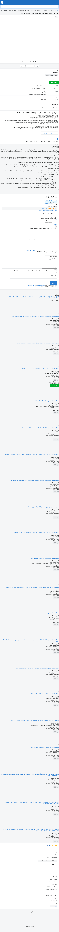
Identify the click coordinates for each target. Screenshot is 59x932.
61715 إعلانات (47, 203)
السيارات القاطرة (50, 296)
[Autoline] (2, 10)
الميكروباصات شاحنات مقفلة (33, 297)
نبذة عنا (55, 852)
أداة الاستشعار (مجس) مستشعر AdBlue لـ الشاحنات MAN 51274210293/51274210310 (36, 532)
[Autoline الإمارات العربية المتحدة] (49, 2)
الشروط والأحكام (53, 879)
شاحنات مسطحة (36, 296)
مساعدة (55, 854)
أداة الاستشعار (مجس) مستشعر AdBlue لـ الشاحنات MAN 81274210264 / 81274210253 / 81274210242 (32, 454)
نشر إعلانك (54, 385)
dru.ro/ (55, 224)
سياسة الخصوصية (41, 285)
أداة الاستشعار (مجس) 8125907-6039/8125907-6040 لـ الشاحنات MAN (40, 368)
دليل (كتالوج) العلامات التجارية (50, 889)
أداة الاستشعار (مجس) (41, 85)
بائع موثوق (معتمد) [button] (50, 202)
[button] (2, 2)
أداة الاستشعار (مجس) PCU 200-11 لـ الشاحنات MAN (45, 613)
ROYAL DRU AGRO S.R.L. (50, 200)
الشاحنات (56, 296)
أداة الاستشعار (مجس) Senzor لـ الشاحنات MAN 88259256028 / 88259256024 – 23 (37, 668)
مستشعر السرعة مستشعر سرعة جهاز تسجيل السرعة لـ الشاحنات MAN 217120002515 (36, 343)
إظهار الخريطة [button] (31, 239)
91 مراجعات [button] (44, 208)
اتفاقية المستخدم (32, 285)
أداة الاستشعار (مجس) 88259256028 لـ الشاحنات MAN (45, 558)
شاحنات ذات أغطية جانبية (46, 297)
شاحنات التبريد (55, 297)
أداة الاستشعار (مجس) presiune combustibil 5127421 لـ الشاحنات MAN (40, 427)
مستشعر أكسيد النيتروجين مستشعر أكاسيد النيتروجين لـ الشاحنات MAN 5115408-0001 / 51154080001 (33, 507)
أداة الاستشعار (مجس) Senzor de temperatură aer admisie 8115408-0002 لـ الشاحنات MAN (35, 480)
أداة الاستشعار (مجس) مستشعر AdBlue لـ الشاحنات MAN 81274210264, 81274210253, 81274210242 (32, 587)
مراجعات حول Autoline (52, 886)
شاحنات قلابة (43, 296)
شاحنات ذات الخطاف (27, 296)
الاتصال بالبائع (54, 82)
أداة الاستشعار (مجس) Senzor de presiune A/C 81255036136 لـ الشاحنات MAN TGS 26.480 (35, 720)
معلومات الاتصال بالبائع (52, 857)
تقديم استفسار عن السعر (50, 75)
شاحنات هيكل (18, 296)
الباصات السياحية (4, 296)
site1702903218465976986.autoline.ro (48, 210)
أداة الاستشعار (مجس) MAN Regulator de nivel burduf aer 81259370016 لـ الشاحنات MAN (35, 316)
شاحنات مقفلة (11, 296)
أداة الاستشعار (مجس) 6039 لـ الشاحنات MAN (47, 401)
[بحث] (2, 6)
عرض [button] (47, 220)
